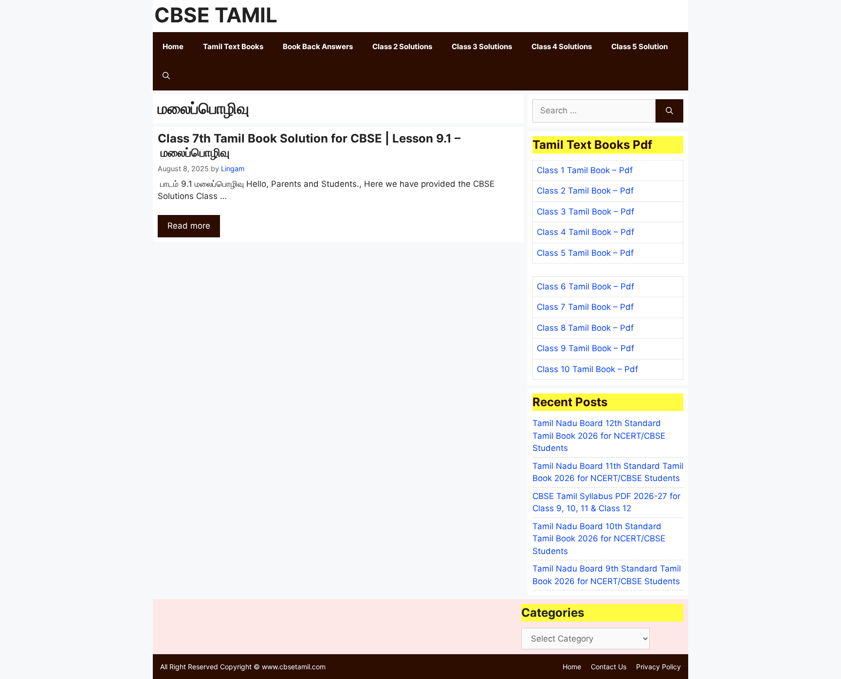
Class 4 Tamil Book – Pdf (585, 232)
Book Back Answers (318, 46)
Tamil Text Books (233, 46)
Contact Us (608, 666)
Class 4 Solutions (561, 46)
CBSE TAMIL (215, 14)
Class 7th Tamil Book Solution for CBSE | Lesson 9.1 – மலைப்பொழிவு (309, 145)
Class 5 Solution (639, 46)
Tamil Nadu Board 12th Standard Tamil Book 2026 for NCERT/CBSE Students (598, 435)
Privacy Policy (658, 666)
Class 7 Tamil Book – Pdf (585, 307)
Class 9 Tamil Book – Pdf (585, 348)
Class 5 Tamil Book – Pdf (585, 253)
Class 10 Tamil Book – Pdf (587, 369)
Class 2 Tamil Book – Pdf (585, 191)
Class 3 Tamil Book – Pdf (585, 211)
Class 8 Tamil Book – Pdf (585, 328)
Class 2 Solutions (402, 46)
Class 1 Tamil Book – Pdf (585, 170)
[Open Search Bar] (166, 75)
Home (173, 46)
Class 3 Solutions (482, 46)
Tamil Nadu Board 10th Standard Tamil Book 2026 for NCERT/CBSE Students (598, 538)
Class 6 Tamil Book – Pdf (585, 286)
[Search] (669, 111)
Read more (188, 226)
